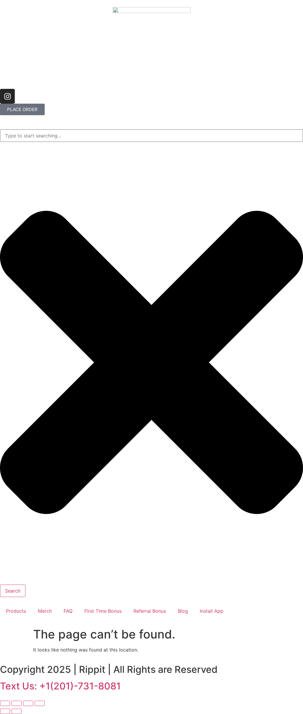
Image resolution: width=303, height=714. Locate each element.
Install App (211, 611)
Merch (45, 611)
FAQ (68, 611)
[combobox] (151, 135)
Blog (183, 611)
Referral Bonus (149, 611)
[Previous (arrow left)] (5, 711)
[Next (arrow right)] (17, 711)
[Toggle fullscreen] (17, 703)
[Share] (28, 703)
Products (16, 611)
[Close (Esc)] (40, 703)
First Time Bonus (103, 611)
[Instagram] (7, 96)
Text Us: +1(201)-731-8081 (60, 686)
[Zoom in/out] (5, 703)
